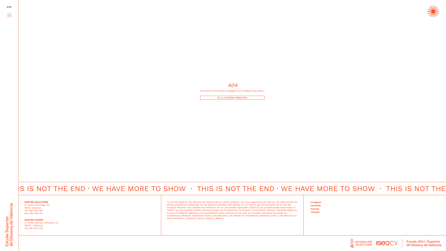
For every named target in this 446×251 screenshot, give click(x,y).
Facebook (315, 205)
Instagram (315, 202)
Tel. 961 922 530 (33, 228)
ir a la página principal (232, 97)
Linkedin (315, 212)
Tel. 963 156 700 (33, 210)
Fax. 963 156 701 (33, 213)
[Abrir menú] (9, 15)
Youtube (314, 209)
